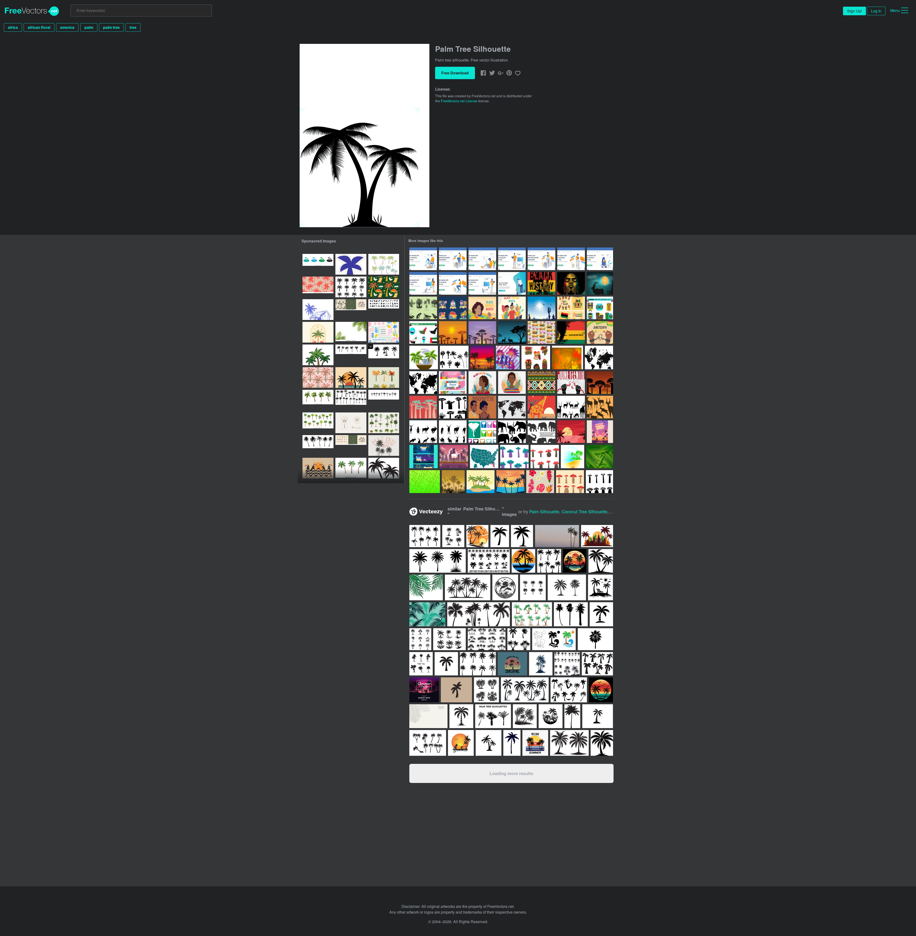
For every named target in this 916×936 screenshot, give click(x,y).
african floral (39, 27)
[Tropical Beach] (572, 456)
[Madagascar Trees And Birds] (423, 308)
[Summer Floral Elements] (540, 481)
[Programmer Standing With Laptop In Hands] (512, 258)
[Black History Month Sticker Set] (453, 308)
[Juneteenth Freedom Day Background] (600, 332)
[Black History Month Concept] (482, 382)
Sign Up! (854, 11)
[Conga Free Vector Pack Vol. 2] (600, 308)
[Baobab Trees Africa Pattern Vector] (541, 332)
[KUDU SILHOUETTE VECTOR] (423, 431)
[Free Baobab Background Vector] (482, 332)
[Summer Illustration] (453, 481)
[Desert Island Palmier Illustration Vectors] (480, 481)
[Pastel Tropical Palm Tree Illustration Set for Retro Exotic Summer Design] (383, 264)
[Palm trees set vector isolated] (383, 422)
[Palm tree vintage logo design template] (350, 422)
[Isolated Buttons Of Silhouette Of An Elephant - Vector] (482, 431)
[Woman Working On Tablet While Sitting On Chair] (571, 258)
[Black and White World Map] (512, 407)
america (67, 27)
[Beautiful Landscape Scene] (541, 308)
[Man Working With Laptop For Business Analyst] (453, 258)
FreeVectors (32, 11)
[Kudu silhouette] (600, 407)
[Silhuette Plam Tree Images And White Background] (383, 468)
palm (88, 27)
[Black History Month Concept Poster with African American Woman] (571, 283)
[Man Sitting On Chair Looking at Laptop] (423, 258)
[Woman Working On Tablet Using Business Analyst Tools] (541, 258)
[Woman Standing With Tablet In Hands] (423, 283)
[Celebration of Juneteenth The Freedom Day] (571, 382)
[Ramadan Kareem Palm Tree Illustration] (383, 377)
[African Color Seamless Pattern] (541, 382)
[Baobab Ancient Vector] (514, 456)
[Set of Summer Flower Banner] (453, 382)
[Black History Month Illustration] (512, 308)
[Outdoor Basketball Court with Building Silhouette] (454, 456)
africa (13, 27)
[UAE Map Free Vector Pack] (423, 332)
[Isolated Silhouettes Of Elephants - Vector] (512, 431)
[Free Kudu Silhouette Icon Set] (571, 407)
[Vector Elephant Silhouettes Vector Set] (541, 431)
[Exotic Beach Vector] (567, 357)
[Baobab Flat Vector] (570, 481)
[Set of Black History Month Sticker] (535, 357)
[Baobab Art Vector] (545, 456)
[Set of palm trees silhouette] (350, 287)
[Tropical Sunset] (482, 357)
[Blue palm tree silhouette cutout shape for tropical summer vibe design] (350, 264)
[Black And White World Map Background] (423, 382)
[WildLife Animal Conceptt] (541, 407)
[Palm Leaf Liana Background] (599, 456)
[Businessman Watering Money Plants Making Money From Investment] (512, 283)
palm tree (111, 27)
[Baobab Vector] (423, 407)
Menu (895, 10)
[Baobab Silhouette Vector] (599, 481)
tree (133, 27)
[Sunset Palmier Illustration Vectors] (510, 481)
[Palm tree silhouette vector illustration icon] (317, 355)
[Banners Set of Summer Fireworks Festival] (423, 456)
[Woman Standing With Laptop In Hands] (482, 283)
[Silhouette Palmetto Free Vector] (454, 357)
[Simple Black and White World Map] (599, 357)
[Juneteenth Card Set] (571, 308)
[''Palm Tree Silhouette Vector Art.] (383, 355)
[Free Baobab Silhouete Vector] (453, 407)
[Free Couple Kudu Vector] (512, 332)
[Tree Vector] (423, 357)
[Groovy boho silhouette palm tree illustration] (350, 355)
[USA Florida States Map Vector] (484, 456)
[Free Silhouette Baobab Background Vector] (600, 382)
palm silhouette (544, 511)
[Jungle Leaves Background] (424, 481)
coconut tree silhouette (584, 511)
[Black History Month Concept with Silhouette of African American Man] (541, 283)
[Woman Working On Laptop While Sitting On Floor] (600, 258)
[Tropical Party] (508, 357)
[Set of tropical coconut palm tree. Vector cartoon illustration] (317, 400)
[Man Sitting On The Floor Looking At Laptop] (482, 258)
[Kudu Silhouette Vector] (453, 431)
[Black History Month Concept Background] (482, 308)
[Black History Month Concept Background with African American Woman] (571, 332)
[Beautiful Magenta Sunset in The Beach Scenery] (571, 431)
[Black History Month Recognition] (482, 407)
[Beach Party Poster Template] (600, 431)
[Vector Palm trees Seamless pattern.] (317, 377)
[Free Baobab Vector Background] (453, 332)
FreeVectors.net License (459, 100)
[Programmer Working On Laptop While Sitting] (453, 283)
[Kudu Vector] (600, 283)
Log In (876, 11)
